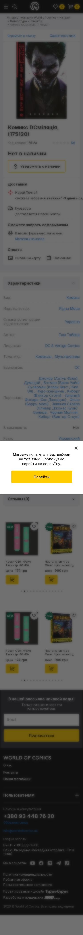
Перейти (42, 477)
